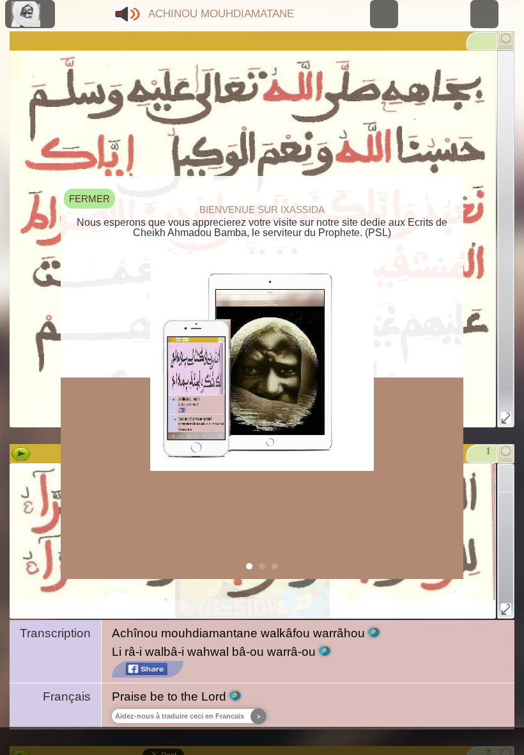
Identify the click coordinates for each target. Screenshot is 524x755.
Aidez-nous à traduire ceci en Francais (179, 716)
